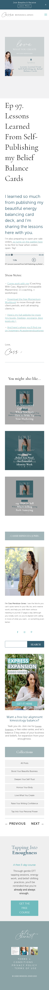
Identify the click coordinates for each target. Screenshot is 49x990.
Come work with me (18, 284)
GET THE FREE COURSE (24, 908)
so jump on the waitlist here (28, 242)
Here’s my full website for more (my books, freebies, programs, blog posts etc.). (24, 318)
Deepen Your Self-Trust (24, 779)
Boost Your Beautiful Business (24, 771)
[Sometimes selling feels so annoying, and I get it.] (34, 951)
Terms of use (26, 968)
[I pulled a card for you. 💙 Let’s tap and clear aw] (24, 951)
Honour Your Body (24, 787)
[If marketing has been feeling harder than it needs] (15, 951)
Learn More (24, 6)
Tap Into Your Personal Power (24, 812)
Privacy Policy (24, 965)
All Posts (24, 763)
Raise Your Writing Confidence (24, 804)
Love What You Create (24, 795)
